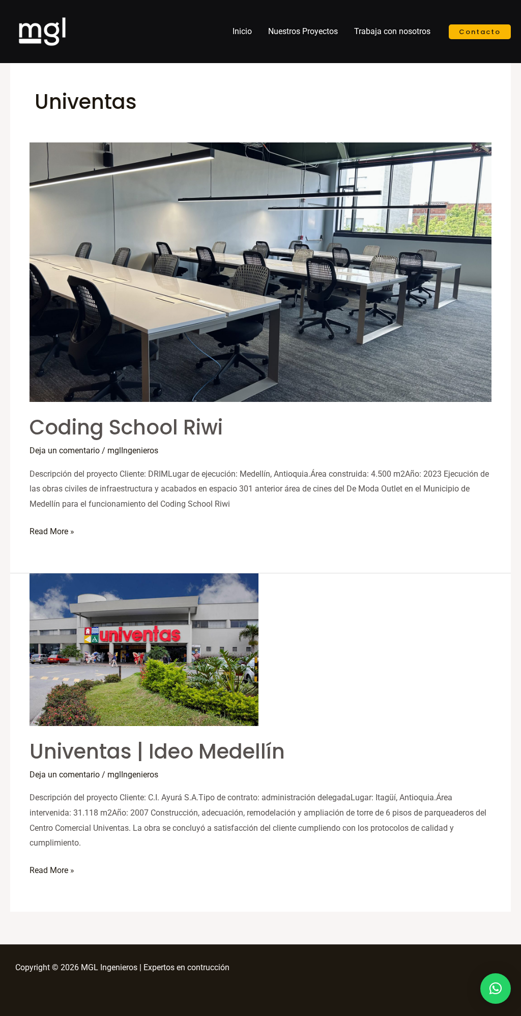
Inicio (242, 31)
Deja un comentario (65, 450)
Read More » (52, 530)
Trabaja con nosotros (392, 31)
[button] (495, 988)
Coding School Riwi (126, 427)
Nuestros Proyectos (303, 31)
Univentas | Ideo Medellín (157, 751)
